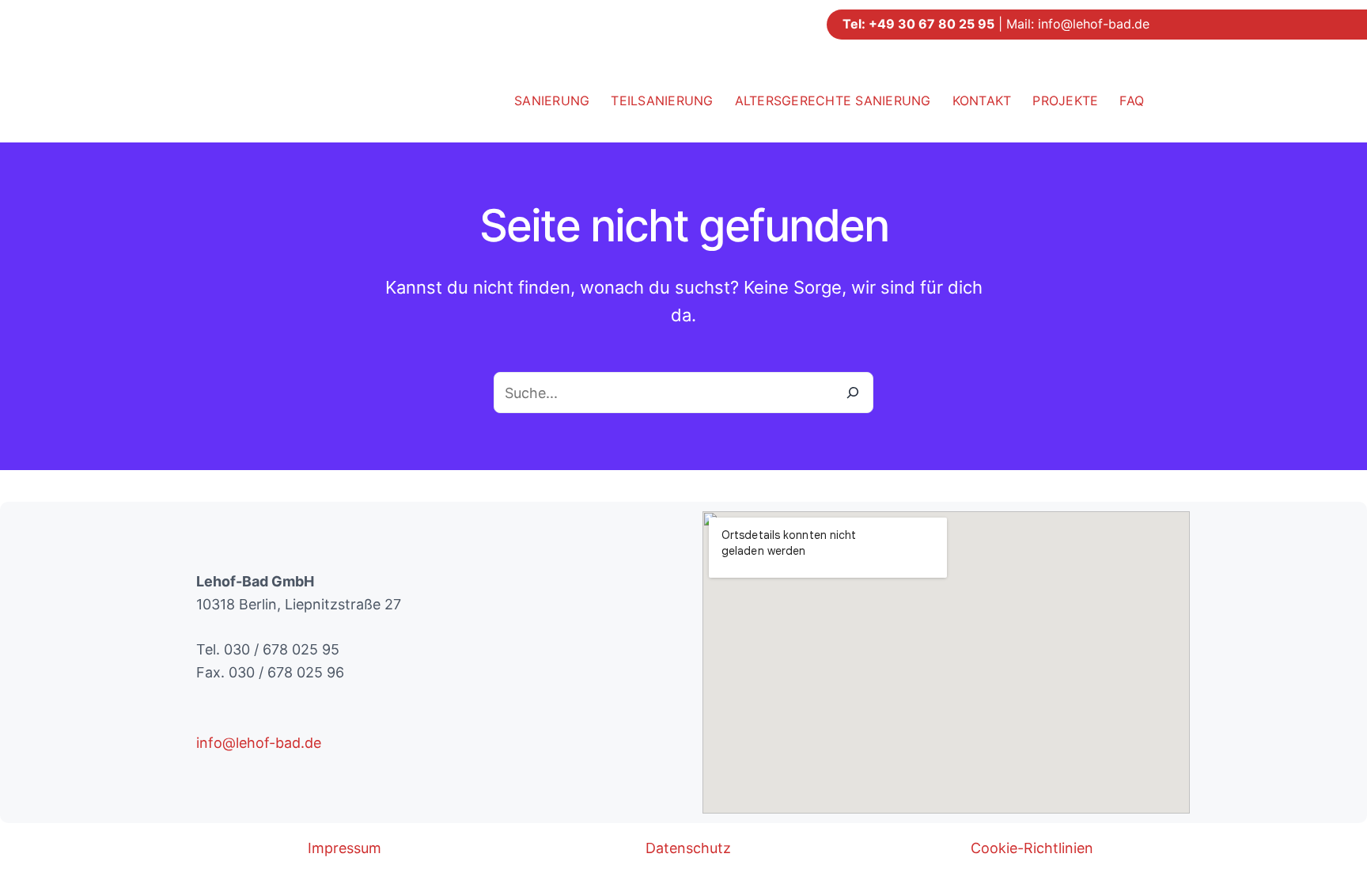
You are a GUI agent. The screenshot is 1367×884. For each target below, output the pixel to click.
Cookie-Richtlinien (1032, 848)
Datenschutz (688, 848)
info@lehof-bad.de (1093, 24)
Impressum (344, 848)
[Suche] (852, 392)
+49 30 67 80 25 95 (931, 24)
